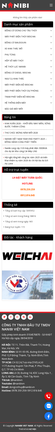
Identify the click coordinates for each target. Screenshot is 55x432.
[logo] (15, 5)
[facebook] (10, 317)
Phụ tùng (10, 54)
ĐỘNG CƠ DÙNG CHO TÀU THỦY (21, 30)
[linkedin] (30, 317)
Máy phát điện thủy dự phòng (21, 90)
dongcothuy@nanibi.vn (22, 387)
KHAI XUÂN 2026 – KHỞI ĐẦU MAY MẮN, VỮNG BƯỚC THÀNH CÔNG (27, 124)
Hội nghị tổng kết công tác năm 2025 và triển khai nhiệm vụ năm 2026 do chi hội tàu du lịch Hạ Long (26, 159)
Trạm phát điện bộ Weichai (20, 96)
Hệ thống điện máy (15, 102)
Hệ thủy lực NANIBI (15, 66)
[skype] (23, 317)
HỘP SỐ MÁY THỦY (14, 60)
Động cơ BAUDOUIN (15, 42)
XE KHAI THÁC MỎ (13, 48)
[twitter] (4, 317)
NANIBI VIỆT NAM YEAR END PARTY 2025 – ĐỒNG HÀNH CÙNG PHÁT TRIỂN (26, 140)
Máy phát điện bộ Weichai (19, 84)
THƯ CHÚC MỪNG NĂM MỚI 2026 (21, 132)
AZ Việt (32, 429)
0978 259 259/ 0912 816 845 (27, 390)
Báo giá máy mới (14, 108)
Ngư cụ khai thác (14, 78)
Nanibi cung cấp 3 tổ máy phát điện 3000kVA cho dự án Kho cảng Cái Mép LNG (26, 149)
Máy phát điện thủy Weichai (20, 36)
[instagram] (17, 317)
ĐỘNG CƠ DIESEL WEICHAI (18, 72)
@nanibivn (16, 380)
